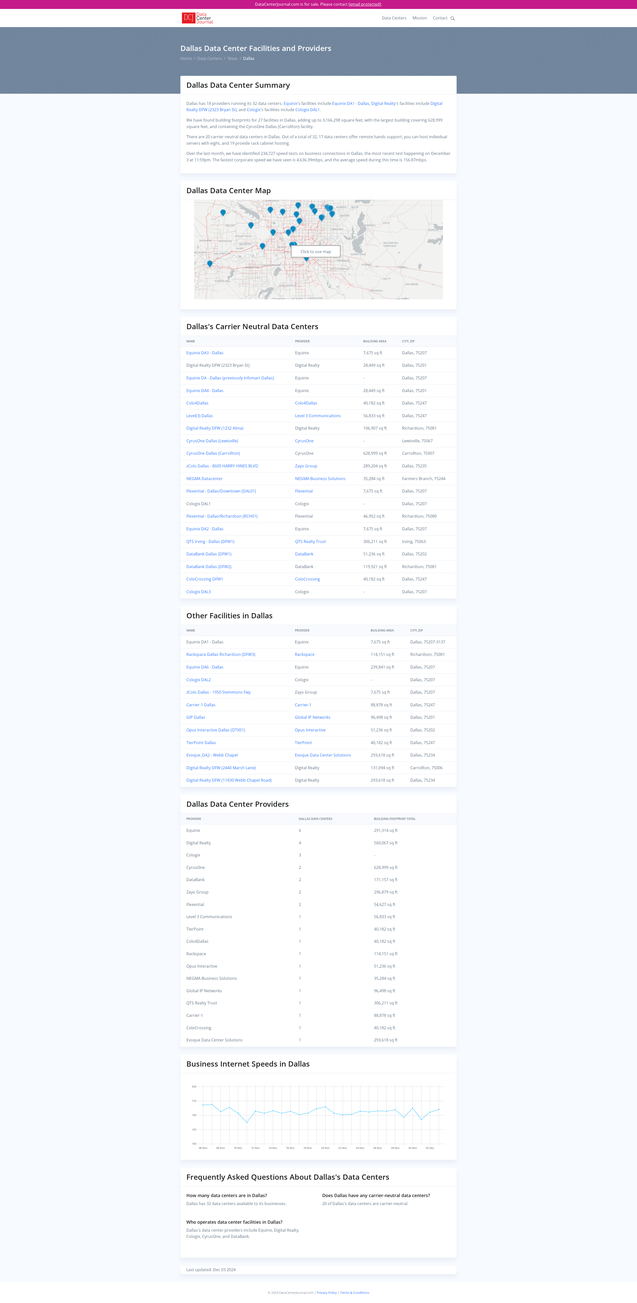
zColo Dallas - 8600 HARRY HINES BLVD (222, 466)
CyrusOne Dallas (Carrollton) (213, 453)
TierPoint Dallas (201, 742)
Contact (440, 18)
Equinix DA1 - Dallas (350, 103)
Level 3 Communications (318, 415)
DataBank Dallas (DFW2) (208, 566)
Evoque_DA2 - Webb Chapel (212, 755)
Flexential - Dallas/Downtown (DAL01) (221, 491)
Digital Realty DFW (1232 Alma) (214, 428)
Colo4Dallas (197, 403)
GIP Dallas (195, 717)
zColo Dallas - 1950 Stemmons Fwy (218, 692)
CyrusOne (304, 441)
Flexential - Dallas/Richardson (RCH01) (222, 516)
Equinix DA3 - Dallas (204, 353)
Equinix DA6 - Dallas (204, 667)
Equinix (290, 103)
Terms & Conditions (354, 1292)
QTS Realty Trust (310, 541)
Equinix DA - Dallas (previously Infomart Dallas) (230, 378)
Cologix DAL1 (307, 109)
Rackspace (305, 654)
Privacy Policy (327, 1292)
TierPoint (303, 742)
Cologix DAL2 (198, 679)
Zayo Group (306, 466)
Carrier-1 (303, 705)
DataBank (304, 554)
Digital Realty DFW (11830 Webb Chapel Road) (229, 780)
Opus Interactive (310, 730)
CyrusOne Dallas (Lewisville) (212, 441)
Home (186, 58)
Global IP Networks (312, 717)
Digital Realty (383, 103)
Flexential (304, 491)
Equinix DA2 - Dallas (204, 529)
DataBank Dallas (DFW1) (208, 554)
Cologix (254, 109)
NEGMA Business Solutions (320, 478)
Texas (232, 58)
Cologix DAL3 (198, 591)
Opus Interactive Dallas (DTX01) (215, 730)
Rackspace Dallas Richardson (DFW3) (220, 654)
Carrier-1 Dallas (200, 705)
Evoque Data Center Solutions (323, 755)
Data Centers (394, 18)
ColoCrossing (307, 579)
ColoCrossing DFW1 (204, 579)
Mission (420, 18)
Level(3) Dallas (199, 415)
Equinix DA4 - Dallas (204, 390)
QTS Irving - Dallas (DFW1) (210, 541)
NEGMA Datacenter (204, 478)
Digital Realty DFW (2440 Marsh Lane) (221, 767)
